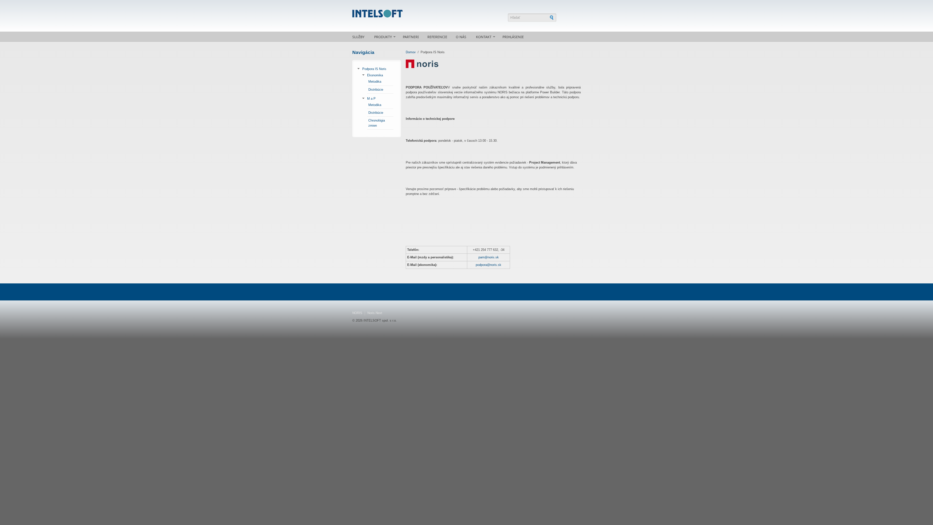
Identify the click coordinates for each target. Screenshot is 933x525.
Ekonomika (375, 75)
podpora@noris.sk (488, 265)
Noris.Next (374, 313)
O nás (461, 37)
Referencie (437, 37)
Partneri (411, 37)
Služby (358, 37)
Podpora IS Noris (374, 69)
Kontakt (484, 37)
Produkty (383, 37)
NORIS (357, 313)
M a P (371, 98)
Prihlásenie (513, 37)
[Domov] (427, 14)
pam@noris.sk (488, 257)
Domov (411, 52)
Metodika (374, 81)
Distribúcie (375, 89)
